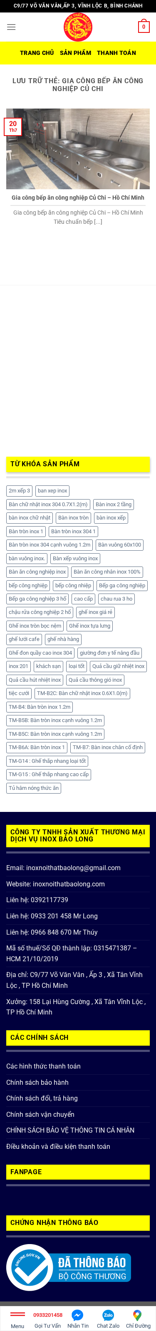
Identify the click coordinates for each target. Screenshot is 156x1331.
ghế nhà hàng (63, 639)
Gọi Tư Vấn (47, 1320)
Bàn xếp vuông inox (75, 558)
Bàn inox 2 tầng (113, 504)
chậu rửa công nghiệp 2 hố (40, 612)
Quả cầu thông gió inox (95, 680)
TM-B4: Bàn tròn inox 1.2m (39, 707)
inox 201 (18, 666)
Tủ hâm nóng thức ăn (34, 788)
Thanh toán (116, 53)
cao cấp (83, 599)
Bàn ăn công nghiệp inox (37, 572)
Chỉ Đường (138, 1326)
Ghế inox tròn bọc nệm (35, 626)
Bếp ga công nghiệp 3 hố (37, 599)
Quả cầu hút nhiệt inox (35, 680)
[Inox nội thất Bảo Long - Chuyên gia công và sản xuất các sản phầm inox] (78, 27)
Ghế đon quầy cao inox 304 (40, 653)
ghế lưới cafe (24, 639)
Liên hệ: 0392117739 (37, 900)
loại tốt (76, 666)
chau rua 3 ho (116, 599)
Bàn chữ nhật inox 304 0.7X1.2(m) (48, 504)
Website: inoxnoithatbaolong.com (55, 884)
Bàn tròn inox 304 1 (73, 531)
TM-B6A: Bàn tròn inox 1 (37, 747)
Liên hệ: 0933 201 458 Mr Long (52, 916)
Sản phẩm (75, 53)
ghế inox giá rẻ (95, 612)
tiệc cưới (19, 693)
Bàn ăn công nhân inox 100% (107, 572)
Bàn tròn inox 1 (26, 531)
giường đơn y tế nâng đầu (109, 653)
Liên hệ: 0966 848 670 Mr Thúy (52, 932)
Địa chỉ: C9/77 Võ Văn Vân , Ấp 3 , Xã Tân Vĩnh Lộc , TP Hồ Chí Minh (74, 980)
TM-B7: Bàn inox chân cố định (108, 747)
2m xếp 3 (19, 490)
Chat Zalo (108, 1326)
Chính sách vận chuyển (40, 1114)
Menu (17, 1326)
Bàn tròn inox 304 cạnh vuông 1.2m (49, 545)
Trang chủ (37, 53)
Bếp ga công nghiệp (122, 585)
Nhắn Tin (78, 1326)
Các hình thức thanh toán (43, 1066)
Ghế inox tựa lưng (89, 626)
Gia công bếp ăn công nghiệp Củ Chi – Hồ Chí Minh (78, 197)
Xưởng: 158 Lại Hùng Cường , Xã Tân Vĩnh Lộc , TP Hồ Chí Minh (76, 1007)
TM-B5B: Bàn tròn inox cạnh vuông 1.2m (55, 720)
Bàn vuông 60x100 (119, 545)
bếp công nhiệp (73, 585)
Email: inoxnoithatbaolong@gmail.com (63, 868)
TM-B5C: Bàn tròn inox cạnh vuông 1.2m (55, 734)
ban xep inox (52, 490)
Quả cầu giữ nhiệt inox (118, 666)
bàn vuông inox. (27, 558)
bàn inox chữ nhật (29, 518)
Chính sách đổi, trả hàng (42, 1098)
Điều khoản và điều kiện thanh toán (58, 1146)
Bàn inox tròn (73, 518)
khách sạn (48, 666)
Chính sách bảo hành (37, 1082)
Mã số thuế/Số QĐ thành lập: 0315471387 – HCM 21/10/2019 (71, 953)
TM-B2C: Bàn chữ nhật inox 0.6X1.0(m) (82, 693)
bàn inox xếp (111, 518)
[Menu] (11, 27)
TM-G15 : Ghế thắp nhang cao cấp (49, 774)
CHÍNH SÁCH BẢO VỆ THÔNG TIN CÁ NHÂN (70, 1130)
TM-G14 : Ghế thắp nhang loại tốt (47, 761)
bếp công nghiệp (28, 585)
